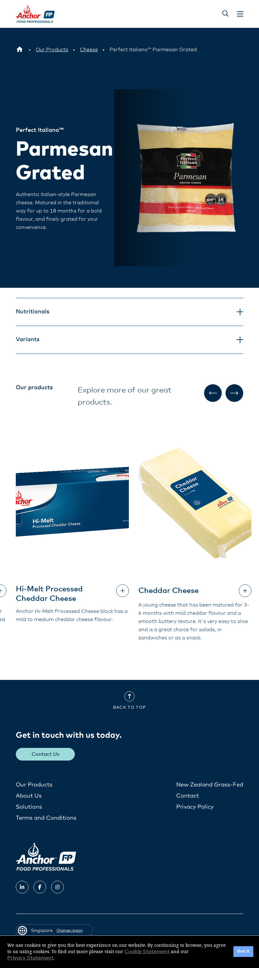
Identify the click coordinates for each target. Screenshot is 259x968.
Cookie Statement (147, 951)
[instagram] (57, 887)
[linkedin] (22, 887)
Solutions (29, 807)
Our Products (34, 785)
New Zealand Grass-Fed (209, 785)
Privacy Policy (195, 807)
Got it (243, 951)
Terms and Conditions (46, 818)
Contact (187, 796)
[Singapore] (19, 50)
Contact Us (45, 754)
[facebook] (39, 887)
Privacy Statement (30, 957)
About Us (29, 796)
